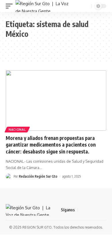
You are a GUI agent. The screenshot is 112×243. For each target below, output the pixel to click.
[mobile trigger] (11, 6)
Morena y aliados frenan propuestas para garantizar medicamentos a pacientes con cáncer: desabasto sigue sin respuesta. (51, 145)
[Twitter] (89, 210)
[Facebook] (82, 210)
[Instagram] (103, 210)
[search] (86, 6)
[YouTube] (96, 210)
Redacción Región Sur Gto (38, 176)
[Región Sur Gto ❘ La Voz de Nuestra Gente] (42, 6)
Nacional (17, 129)
